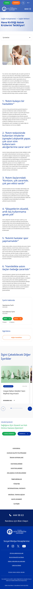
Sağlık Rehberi (24, 19)
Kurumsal (16, 448)
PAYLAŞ (16, 318)
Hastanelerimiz (16, 464)
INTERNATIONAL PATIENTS (16, 488)
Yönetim (16, 484)
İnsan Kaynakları (16, 458)
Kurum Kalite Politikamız (16, 453)
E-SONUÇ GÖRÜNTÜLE (9, 433)
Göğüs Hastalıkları (16, 337)
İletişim (16, 504)
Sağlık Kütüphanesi (8, 19)
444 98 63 (18, 515)
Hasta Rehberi (16, 499)
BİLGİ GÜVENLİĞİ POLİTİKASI (16, 557)
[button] (12, 408)
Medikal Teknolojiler (16, 495)
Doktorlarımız (16, 468)
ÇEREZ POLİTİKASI (16, 565)
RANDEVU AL (22, 433)
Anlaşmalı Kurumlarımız (16, 473)
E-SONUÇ (7, 2)
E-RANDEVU (16, 2)
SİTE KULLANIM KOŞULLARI (16, 553)
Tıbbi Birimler (16, 479)
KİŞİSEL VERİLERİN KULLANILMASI (16, 561)
